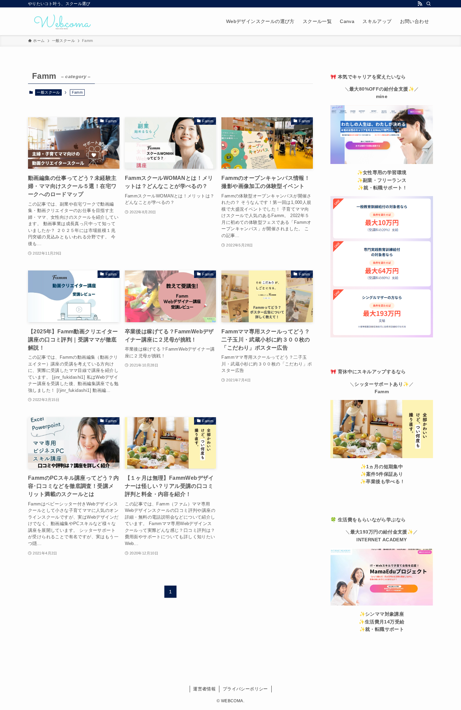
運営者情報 (204, 688)
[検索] (428, 3)
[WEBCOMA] (62, 21)
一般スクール (48, 92)
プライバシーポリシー (245, 688)
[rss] (419, 3)
